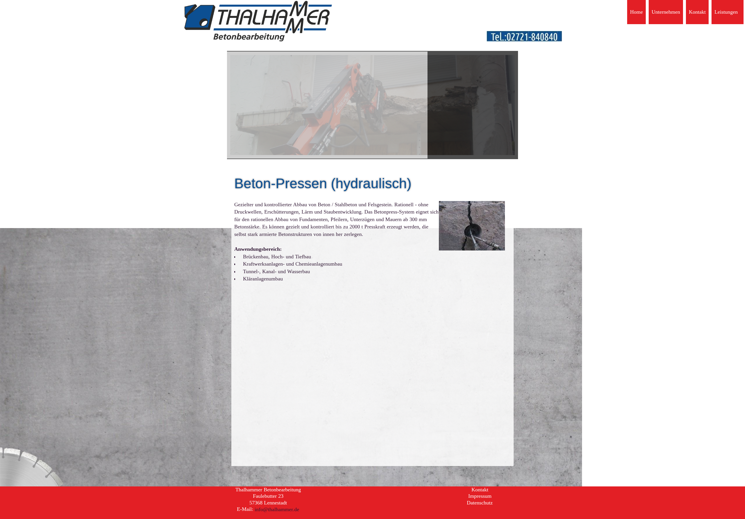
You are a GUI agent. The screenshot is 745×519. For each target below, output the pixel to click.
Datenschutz (480, 503)
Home (636, 12)
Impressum (480, 496)
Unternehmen (666, 12)
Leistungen (726, 12)
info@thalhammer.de (277, 509)
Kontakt (697, 12)
